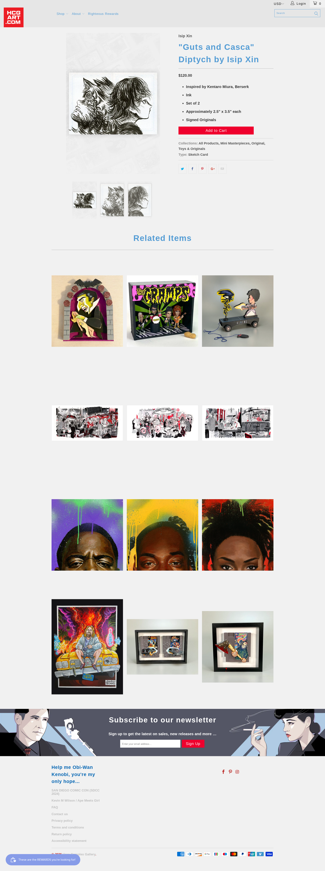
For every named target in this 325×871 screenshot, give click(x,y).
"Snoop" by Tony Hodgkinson (162, 535)
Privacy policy (62, 820)
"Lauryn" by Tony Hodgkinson (237, 535)
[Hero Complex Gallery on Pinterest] (230, 772)
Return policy (62, 834)
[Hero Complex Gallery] (28, 17)
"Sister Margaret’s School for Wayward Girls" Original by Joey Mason (87, 423)
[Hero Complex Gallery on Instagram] (237, 772)
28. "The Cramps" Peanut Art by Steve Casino (162, 311)
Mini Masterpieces (235, 143)
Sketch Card (198, 154)
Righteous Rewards (103, 14)
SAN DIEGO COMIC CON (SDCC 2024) (75, 792)
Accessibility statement (69, 841)
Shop (61, 14)
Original (257, 143)
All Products (209, 143)
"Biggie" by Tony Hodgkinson (87, 535)
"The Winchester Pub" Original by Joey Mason (237, 423)
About (77, 14)
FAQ (55, 807)
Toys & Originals (191, 149)
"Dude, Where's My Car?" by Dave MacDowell (87, 646)
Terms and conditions (68, 827)
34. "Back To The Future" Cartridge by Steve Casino (162, 646)
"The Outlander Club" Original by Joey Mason (162, 423)
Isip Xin (185, 36)
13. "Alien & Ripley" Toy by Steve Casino (237, 311)
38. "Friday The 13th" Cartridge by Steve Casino (237, 646)
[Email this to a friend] (222, 169)
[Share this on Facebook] (192, 169)
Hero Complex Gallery (79, 854)
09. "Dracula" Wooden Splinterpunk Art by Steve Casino (87, 311)
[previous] (58, 103)
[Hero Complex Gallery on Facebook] (223, 772)
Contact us (60, 814)
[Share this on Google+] (212, 169)
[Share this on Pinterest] (202, 169)
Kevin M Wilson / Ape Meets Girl (76, 800)
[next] (168, 103)
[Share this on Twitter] (182, 169)
